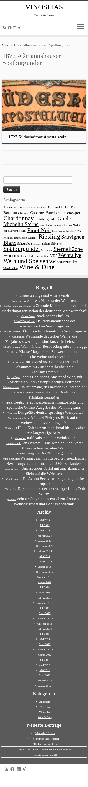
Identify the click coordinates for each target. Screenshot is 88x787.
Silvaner (56, 243)
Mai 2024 (45, 520)
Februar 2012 (45, 680)
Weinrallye (69, 255)
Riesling (49, 236)
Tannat (16, 255)
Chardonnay (18, 218)
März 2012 (45, 675)
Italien (49, 225)
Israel (42, 225)
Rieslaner (32, 238)
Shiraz (45, 243)
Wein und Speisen (25, 261)
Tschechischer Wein (39, 256)
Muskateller (10, 231)
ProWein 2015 (73, 231)
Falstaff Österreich (12, 331)
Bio (73, 207)
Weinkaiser (20, 438)
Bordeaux (11, 212)
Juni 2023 (44, 530)
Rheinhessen (20, 238)
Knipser (68, 225)
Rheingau (8, 238)
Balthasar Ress (38, 207)
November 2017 (44, 572)
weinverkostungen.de (28, 453)
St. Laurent (47, 250)
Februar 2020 (45, 551)
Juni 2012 (44, 665)
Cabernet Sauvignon (46, 212)
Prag (54, 231)
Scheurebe (23, 243)
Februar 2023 (45, 535)
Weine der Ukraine (45, 733)
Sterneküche (68, 249)
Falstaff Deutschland (24, 321)
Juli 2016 (45, 587)
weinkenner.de (13, 443)
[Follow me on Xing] (20, 28)
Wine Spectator (13, 468)
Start (6, 45)
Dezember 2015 (44, 603)
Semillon (35, 244)
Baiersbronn (23, 207)
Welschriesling (10, 268)
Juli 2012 (45, 659)
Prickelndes (18, 362)
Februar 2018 (45, 561)
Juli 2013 (45, 634)
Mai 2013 (45, 639)
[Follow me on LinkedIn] (15, 28)
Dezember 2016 (44, 577)
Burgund (24, 213)
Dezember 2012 (44, 649)
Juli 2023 (45, 525)
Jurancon (58, 225)
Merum (14, 352)
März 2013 (45, 644)
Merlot (76, 225)
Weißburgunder (63, 261)
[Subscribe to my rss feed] (5, 28)
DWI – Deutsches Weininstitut (19, 306)
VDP (54, 255)
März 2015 (45, 613)
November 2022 (44, 546)
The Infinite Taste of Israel (45, 738)
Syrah (7, 255)
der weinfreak (19, 301)
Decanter (24, 295)
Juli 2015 (45, 608)
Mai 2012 (45, 670)
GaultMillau (18, 336)
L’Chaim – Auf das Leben (45, 744)
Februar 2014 (45, 628)
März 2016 (45, 592)
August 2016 (44, 582)
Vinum (9, 402)
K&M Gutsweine (11, 346)
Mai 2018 (45, 556)
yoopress (11, 499)
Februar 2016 (45, 597)
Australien (9, 207)
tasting (24, 256)
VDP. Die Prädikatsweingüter (29, 392)
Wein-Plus (12, 412)
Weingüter (44, 707)
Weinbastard (10, 428)
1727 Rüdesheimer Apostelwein (37, 136)
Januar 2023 (44, 540)
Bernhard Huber (58, 207)
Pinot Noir (39, 230)
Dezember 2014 (44, 618)
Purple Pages (13, 377)
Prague (61, 231)
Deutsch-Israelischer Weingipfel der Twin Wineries (45, 749)
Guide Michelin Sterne (37, 221)
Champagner (72, 213)
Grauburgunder (46, 219)
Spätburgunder (21, 249)
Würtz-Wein (10, 489)
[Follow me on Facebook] (10, 28)
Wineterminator (14, 479)
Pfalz (22, 231)
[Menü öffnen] (80, 26)
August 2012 (44, 654)
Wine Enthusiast (11, 458)
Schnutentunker (11, 387)
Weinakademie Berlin (19, 418)
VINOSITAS (44, 7)
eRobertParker (28, 316)
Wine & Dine (36, 267)
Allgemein (44, 701)
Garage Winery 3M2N (45, 754)
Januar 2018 (44, 566)
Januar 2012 (44, 685)
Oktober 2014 (44, 623)
